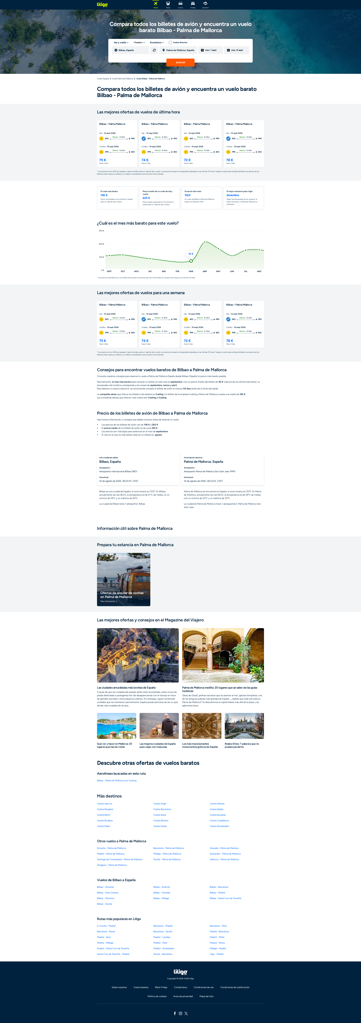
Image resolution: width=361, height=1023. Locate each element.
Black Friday (161, 987)
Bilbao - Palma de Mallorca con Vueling (116, 780)
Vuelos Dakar (103, 826)
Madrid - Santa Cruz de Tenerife (113, 948)
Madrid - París (160, 942)
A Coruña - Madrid (106, 926)
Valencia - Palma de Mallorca (224, 859)
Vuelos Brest (159, 815)
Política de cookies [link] (157, 996)
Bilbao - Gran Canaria (107, 892)
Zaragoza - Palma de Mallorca (112, 865)
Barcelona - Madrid (162, 926)
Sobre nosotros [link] (119, 987)
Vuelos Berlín (103, 815)
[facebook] (175, 1013)
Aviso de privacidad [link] (183, 996)
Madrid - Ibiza (104, 937)
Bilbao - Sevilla (104, 904)
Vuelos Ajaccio (104, 803)
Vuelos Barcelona (162, 809)
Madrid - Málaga (105, 942)
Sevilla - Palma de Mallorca (166, 859)
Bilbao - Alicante (105, 887)
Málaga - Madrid (218, 948)
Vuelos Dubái (160, 826)
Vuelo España (103, 78)
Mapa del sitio (206, 996)
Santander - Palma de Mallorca (225, 853)
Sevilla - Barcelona (162, 954)
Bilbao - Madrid (217, 892)
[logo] (102, 5)
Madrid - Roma (217, 942)
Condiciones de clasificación (234, 987)
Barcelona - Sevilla (162, 931)
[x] (186, 1013)
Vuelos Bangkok (105, 809)
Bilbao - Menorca (105, 898)
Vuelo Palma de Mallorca (122, 78)
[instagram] (180, 1013)
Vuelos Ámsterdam (219, 826)
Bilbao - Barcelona (219, 887)
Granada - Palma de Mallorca (224, 848)
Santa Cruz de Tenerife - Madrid (113, 954)
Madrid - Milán (217, 937)
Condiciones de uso (204, 987)
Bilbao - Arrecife (161, 887)
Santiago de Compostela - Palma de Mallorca (119, 859)
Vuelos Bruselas (218, 815)
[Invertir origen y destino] (154, 50)
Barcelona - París (218, 926)
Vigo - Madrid (217, 954)
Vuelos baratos (141, 987)
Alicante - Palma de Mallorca (111, 848)
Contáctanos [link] (180, 987)
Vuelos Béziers (160, 820)
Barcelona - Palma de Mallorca (168, 848)
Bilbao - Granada (161, 892)
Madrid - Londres (161, 937)
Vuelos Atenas (217, 803)
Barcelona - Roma (106, 931)
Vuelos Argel (159, 803)
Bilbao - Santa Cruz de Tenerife (225, 898)
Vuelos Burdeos (105, 820)
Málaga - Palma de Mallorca (167, 853)
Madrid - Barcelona (219, 931)
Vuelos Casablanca (219, 820)
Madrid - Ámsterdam (163, 948)
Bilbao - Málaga (161, 898)
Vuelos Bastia (216, 809)
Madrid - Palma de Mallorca (110, 853)
